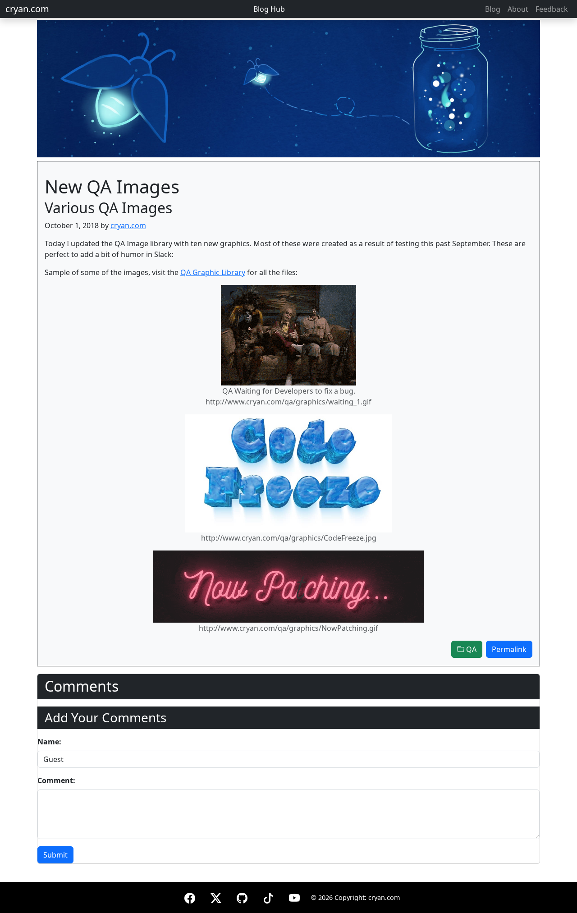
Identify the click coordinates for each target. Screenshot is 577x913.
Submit (55, 855)
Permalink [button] (509, 649)
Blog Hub (269, 9)
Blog (492, 9)
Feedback (552, 9)
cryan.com (27, 9)
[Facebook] (189, 896)
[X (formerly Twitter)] (216, 896)
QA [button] (470, 649)
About (518, 9)
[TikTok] (268, 896)
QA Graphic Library (212, 272)
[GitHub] (242, 896)
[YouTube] (294, 896)
